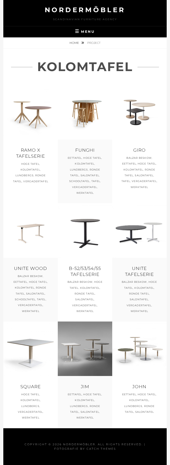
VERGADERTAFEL (35, 181)
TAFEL (95, 181)
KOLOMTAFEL (30, 169)
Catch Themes (101, 448)
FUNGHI (85, 150)
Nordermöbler (85, 10)
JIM (85, 386)
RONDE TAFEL (85, 293)
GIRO (139, 150)
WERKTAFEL (85, 192)
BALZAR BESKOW (138, 157)
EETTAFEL (75, 157)
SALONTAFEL (90, 175)
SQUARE (30, 386)
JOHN (139, 386)
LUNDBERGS (24, 175)
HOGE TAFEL (30, 163)
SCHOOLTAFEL (79, 181)
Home (75, 43)
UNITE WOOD (30, 268)
